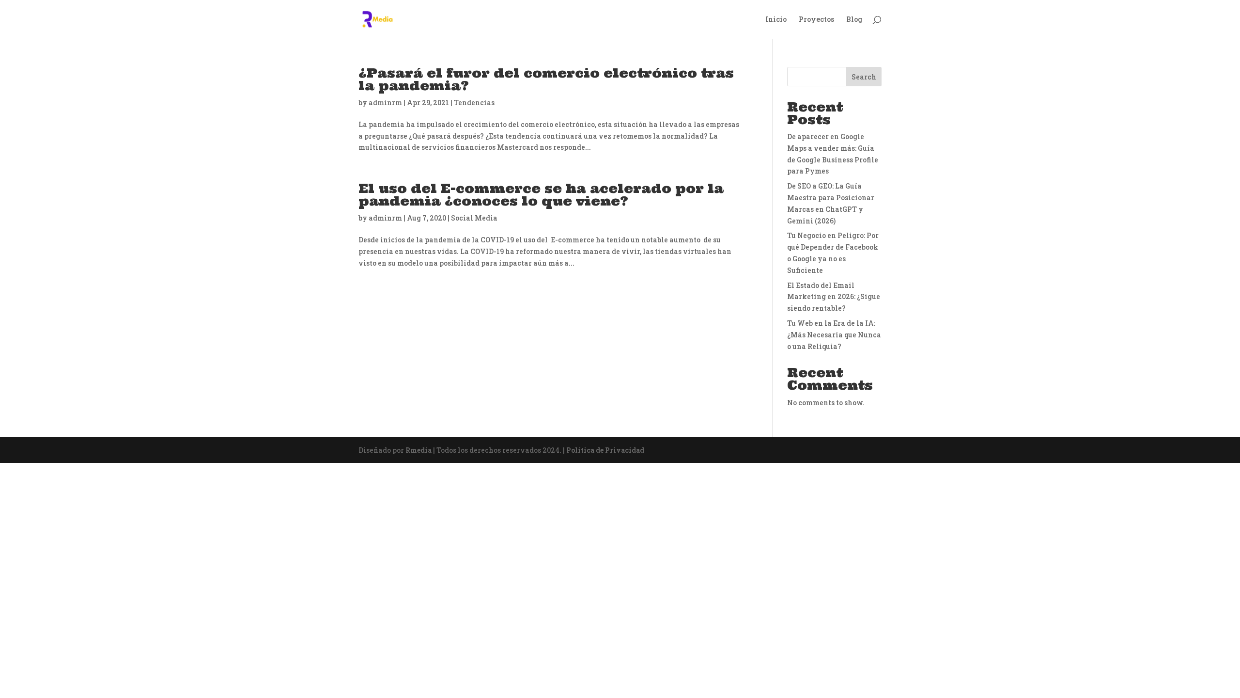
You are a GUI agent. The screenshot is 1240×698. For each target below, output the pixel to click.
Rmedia (418, 450)
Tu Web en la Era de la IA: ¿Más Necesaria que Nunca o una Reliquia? (834, 334)
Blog (854, 20)
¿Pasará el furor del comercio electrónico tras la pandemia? (546, 79)
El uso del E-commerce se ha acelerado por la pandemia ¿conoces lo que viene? (541, 194)
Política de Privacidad (605, 450)
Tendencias (474, 102)
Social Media (474, 217)
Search (864, 76)
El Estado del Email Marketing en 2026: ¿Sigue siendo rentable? (833, 297)
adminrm (385, 102)
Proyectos (816, 20)
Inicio (776, 20)
